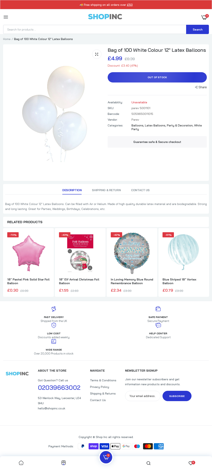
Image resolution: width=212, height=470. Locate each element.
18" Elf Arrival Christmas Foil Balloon (79, 281)
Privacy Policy (99, 387)
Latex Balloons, (156, 125)
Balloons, (138, 125)
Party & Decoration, (180, 125)
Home (7, 39)
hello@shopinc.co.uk (51, 408)
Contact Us (140, 190)
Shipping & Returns (103, 393)
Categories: (115, 125)
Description (72, 190)
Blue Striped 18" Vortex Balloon (179, 281)
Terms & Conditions (103, 380)
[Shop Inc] (105, 17)
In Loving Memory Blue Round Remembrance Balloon (132, 281)
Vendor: (113, 119)
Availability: (115, 102)
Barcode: (114, 114)
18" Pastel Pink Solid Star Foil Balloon (28, 281)
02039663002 (59, 387)
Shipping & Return (106, 190)
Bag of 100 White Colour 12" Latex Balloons (157, 50)
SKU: (111, 108)
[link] (21, 463)
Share (203, 87)
